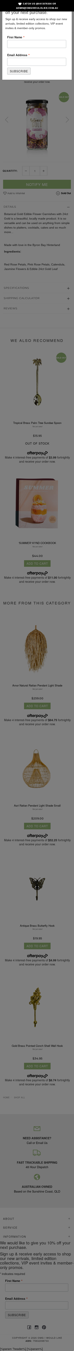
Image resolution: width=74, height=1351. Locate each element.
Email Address (18, 54)
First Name (16, 36)
